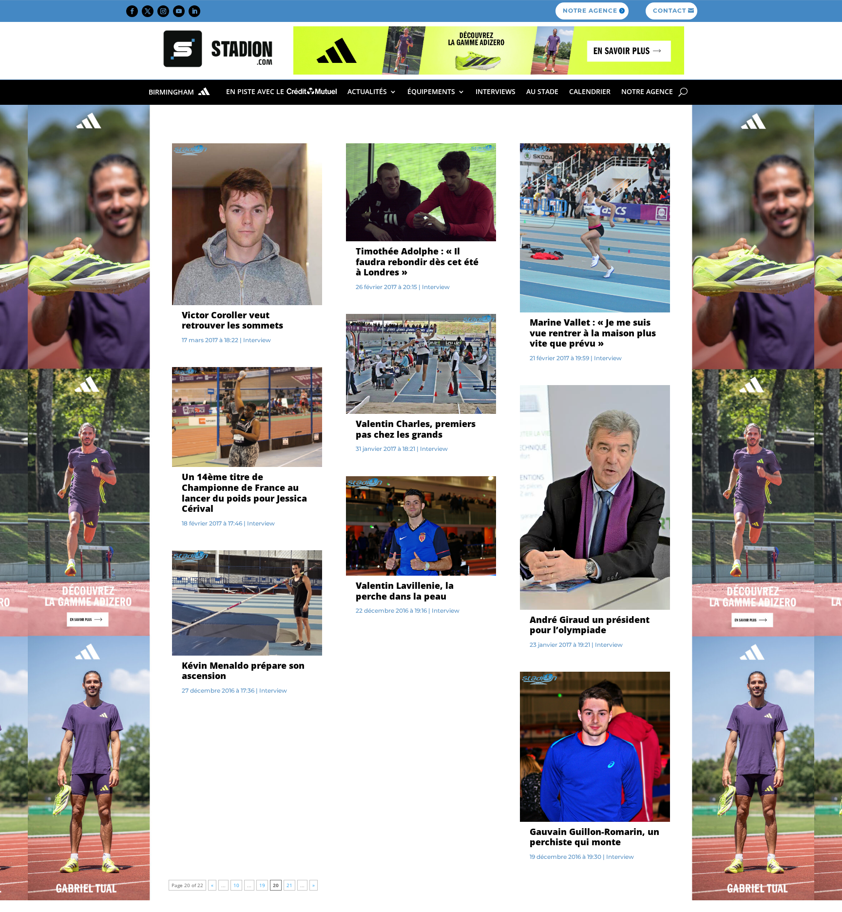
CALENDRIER (590, 91)
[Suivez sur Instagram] (163, 11)
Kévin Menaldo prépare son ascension (243, 671)
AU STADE (542, 91)
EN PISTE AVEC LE (256, 91)
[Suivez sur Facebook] (132, 11)
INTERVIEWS (496, 91)
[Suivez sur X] (147, 11)
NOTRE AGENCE (590, 10)
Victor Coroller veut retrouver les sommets (232, 320)
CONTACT (669, 10)
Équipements (431, 91)
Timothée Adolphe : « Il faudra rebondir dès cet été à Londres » (417, 261)
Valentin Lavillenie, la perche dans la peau (405, 591)
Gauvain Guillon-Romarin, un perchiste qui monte (594, 837)
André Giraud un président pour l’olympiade (590, 625)
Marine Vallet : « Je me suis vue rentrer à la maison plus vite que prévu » (593, 332)
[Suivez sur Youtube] (179, 11)
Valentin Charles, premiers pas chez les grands (416, 429)
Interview (257, 340)
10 (236, 885)
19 (262, 885)
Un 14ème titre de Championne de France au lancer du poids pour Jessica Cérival (244, 492)
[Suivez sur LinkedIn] (194, 11)
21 (289, 885)
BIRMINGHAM (172, 92)
